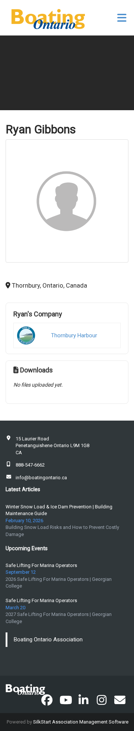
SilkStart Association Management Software (80, 722)
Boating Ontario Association (48, 639)
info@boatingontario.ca (41, 477)
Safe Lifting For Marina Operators (41, 565)
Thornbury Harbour (74, 335)
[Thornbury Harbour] (26, 335)
